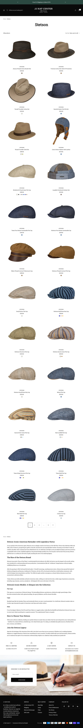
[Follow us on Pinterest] (73, 706)
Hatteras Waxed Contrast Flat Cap (61, 271)
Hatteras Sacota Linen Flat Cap (61, 352)
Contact (40, 712)
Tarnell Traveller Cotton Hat (22, 109)
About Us (51, 705)
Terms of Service (53, 715)
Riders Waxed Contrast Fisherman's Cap (22, 271)
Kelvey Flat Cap (61, 392)
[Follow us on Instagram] (68, 706)
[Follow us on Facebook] (64, 706)
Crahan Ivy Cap (61, 513)
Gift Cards (26, 712)
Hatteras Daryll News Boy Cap (22, 392)
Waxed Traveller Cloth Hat (22, 149)
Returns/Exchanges (29, 710)
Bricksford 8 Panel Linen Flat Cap (22, 190)
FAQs (39, 710)
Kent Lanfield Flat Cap (61, 432)
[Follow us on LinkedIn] (77, 706)
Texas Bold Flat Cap (61, 473)
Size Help (40, 705)
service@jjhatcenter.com (71, 650)
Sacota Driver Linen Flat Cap (21, 432)
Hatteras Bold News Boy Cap (61, 311)
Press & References (54, 707)
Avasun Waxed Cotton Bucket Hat (22, 68)
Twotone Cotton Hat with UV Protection (61, 68)
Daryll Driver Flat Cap (22, 311)
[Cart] (79, 10)
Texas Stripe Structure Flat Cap (22, 473)
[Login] (75, 10)
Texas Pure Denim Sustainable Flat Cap (22, 230)
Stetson (22, 66)
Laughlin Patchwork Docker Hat (61, 190)
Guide (39, 707)
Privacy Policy (52, 712)
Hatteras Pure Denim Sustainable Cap (61, 230)
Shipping (26, 707)
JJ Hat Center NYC (29, 705)
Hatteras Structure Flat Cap (22, 352)
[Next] (53, 525)
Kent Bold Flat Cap (22, 513)
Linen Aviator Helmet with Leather (61, 149)
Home (4, 19)
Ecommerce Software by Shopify (20, 723)
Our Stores (51, 710)
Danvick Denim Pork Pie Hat (61, 109)
